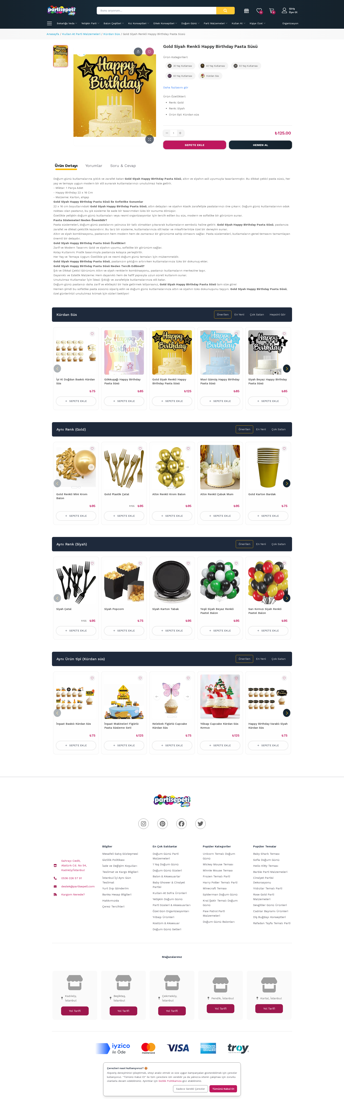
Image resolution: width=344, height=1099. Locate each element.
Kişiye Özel (256, 23)
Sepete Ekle (194, 145)
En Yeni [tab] (239, 314)
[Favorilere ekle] (149, 52)
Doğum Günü (189, 23)
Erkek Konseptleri (163, 23)
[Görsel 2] (79, 487)
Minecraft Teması (215, 888)
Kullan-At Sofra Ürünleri (170, 893)
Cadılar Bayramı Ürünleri (270, 911)
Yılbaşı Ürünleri (163, 917)
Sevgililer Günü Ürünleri (270, 905)
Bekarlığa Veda (65, 23)
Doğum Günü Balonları (219, 921)
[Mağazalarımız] (246, 10)
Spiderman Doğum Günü (220, 894)
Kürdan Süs (111, 34)
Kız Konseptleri (137, 23)
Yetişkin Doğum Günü (168, 899)
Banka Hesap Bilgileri (116, 894)
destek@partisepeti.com (78, 886)
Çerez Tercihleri (113, 906)
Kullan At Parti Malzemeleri (81, 34)
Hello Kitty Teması (265, 865)
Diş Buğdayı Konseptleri (269, 917)
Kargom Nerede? (73, 894)
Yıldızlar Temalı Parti (267, 888)
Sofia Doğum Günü (266, 860)
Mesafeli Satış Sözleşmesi (120, 853)
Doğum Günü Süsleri (167, 870)
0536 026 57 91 (71, 878)
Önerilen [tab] (223, 314)
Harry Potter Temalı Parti (220, 882)
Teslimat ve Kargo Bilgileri (120, 872)
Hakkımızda (110, 900)
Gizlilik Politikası (113, 860)
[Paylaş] (138, 52)
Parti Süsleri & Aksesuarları (172, 905)
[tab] (66, 165)
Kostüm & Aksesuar (166, 923)
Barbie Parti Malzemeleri (270, 872)
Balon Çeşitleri (112, 23)
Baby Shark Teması (266, 853)
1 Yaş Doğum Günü (166, 864)
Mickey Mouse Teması (218, 864)
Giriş (292, 8)
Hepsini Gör (278, 314)
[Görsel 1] (74, 487)
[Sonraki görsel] (91, 467)
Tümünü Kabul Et (223, 1088)
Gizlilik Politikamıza (170, 1080)
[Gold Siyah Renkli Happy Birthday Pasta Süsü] (60, 56)
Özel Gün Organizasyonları (171, 911)
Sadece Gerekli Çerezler (190, 1088)
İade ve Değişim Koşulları (119, 865)
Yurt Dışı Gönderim (115, 888)
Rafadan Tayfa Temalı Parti (271, 923)
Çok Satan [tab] (257, 314)
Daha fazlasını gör (175, 87)
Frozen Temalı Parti (216, 876)
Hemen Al (260, 145)
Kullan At (237, 23)
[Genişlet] (149, 139)
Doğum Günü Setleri (167, 929)
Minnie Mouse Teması (218, 870)
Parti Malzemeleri (214, 23)
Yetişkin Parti (89, 23)
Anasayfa (53, 34)
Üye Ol (293, 12)
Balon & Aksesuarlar (166, 876)
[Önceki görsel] (61, 467)
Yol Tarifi (75, 1011)
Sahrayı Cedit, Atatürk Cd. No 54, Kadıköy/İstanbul (74, 865)
